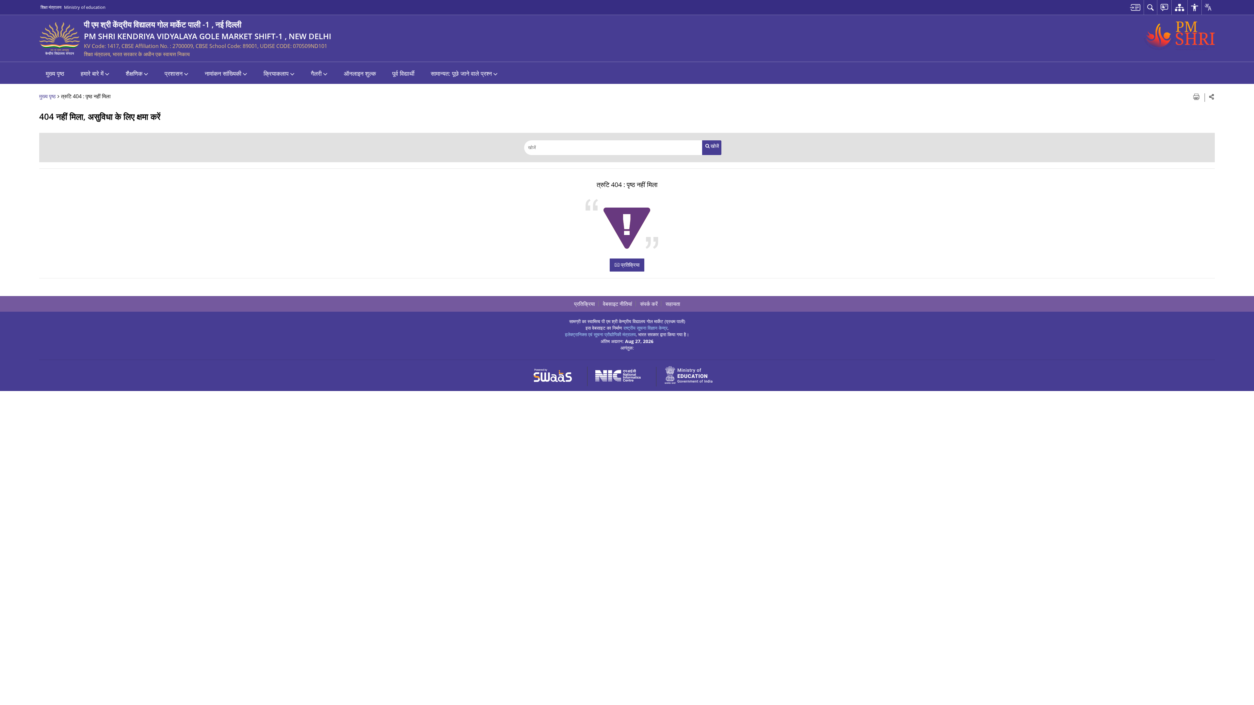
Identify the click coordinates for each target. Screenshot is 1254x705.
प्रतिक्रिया (629, 264)
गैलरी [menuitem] (316, 73)
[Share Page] (1212, 96)
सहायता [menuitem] (673, 303)
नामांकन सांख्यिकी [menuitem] (223, 73)
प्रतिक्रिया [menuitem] (584, 303)
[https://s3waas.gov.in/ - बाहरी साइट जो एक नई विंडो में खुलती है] (557, 374)
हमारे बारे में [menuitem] (92, 73)
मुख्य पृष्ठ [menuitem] (55, 73)
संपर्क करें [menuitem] (649, 303)
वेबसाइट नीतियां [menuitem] (617, 303)
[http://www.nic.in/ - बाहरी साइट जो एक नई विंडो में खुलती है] (621, 374)
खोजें (715, 146)
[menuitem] (1135, 7)
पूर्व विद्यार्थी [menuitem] (403, 73)
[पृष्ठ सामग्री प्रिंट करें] (1197, 96)
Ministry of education (84, 7)
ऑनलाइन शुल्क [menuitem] (360, 73)
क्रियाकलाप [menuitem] (276, 73)
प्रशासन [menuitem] (174, 73)
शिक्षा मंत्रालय (50, 7)
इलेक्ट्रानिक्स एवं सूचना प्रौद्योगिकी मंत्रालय (600, 334)
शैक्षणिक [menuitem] (134, 73)
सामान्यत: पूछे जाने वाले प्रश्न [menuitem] (461, 73)
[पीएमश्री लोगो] (1179, 36)
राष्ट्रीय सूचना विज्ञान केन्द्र (645, 328)
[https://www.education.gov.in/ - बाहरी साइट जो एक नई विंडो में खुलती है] (692, 374)
